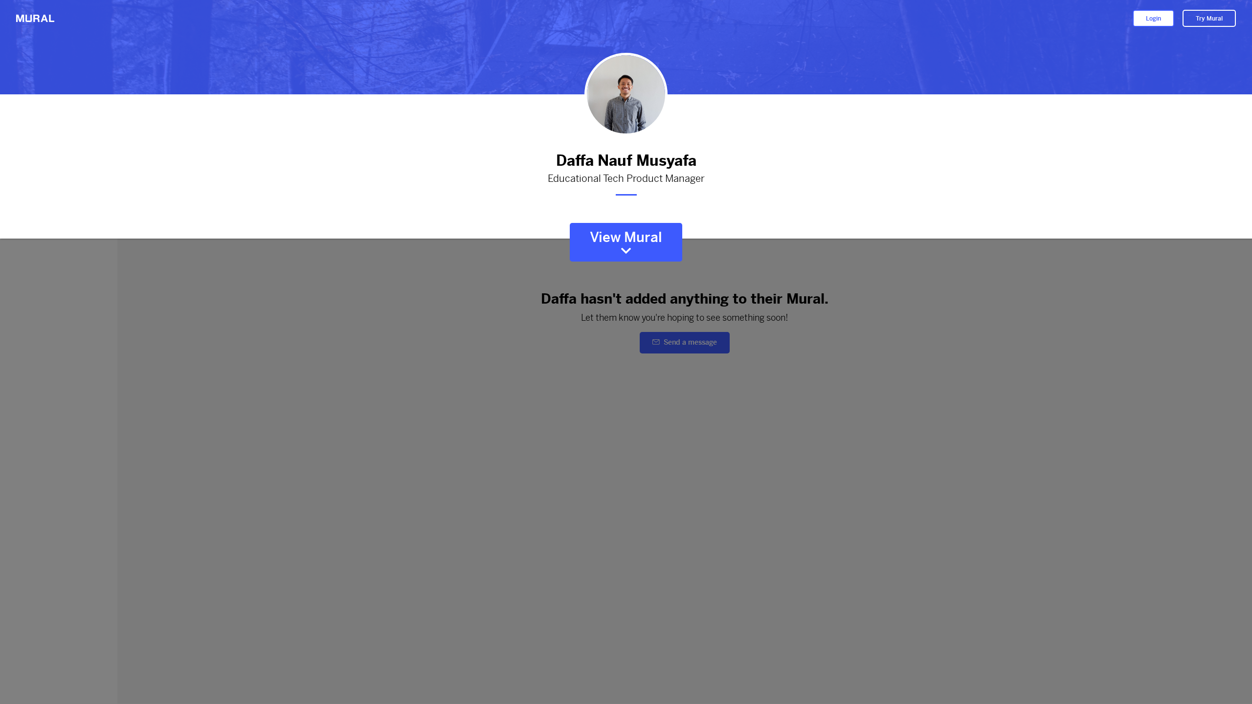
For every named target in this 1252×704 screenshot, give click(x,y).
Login (1153, 18)
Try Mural (1209, 18)
